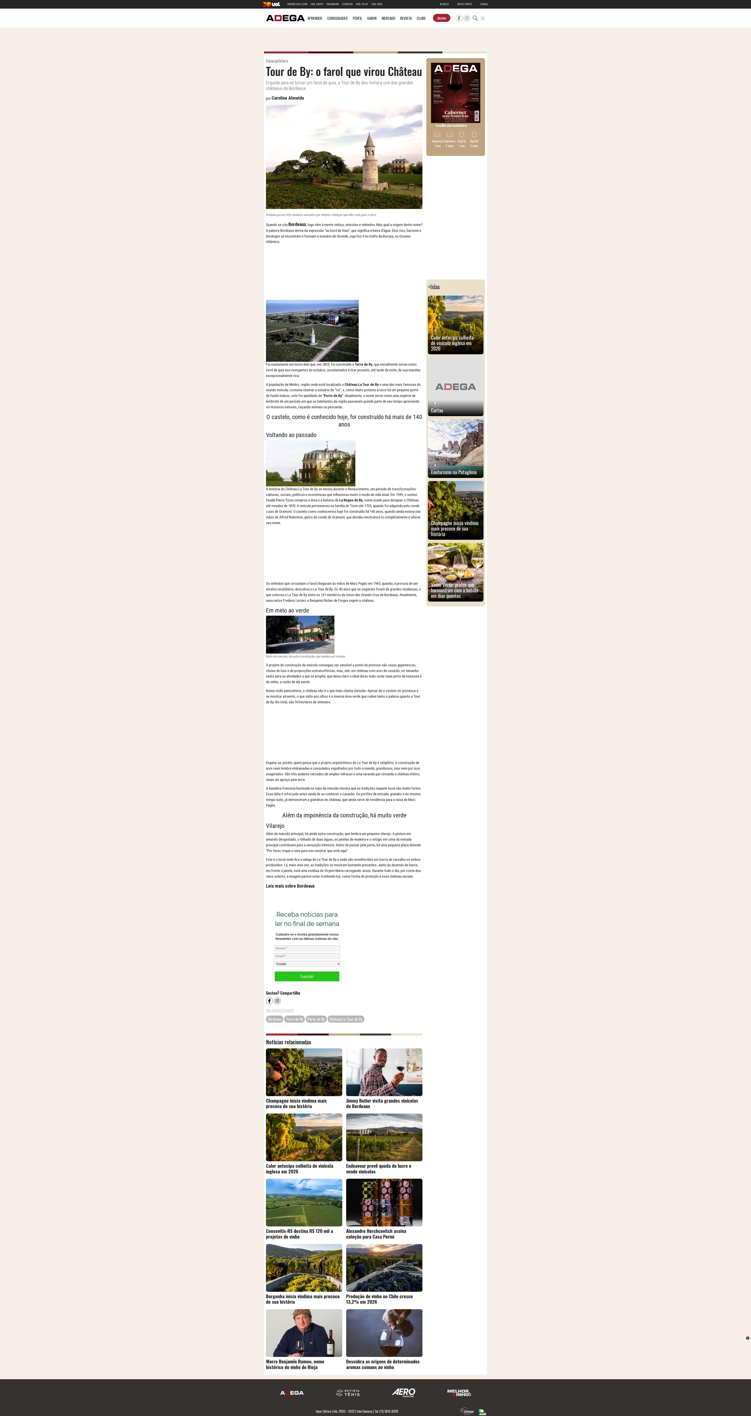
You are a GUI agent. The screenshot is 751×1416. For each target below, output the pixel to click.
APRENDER (314, 18)
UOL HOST (317, 4)
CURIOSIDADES (337, 18)
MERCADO (388, 18)
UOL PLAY (362, 4)
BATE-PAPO (464, 4)
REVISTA (406, 18)
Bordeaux (275, 1019)
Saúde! (307, 976)
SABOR (372, 18)
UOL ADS (376, 4)
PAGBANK (333, 4)
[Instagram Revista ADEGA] (467, 17)
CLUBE (421, 18)
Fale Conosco (364, 1411)
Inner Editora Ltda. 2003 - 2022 (335, 1411)
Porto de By (316, 1019)
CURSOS (347, 4)
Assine (441, 18)
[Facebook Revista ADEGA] (459, 17)
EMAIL (484, 4)
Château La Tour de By (345, 1019)
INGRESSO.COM (297, 4)
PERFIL (357, 18)
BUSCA (444, 4)
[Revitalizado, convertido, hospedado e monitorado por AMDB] (482, 1411)
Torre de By (294, 1019)
